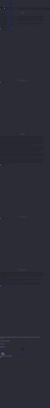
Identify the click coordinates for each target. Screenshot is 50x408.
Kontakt (3, 353)
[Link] (5, 13)
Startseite (3, 352)
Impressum (3, 354)
